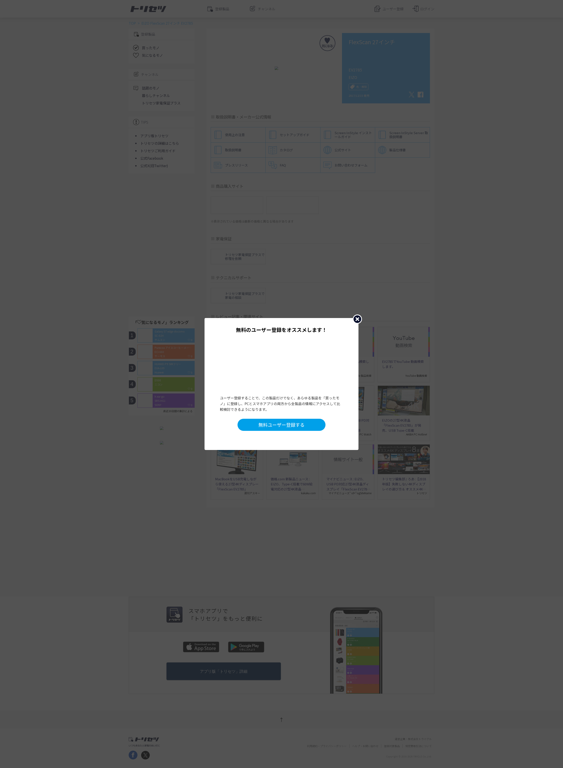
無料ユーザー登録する (281, 424)
